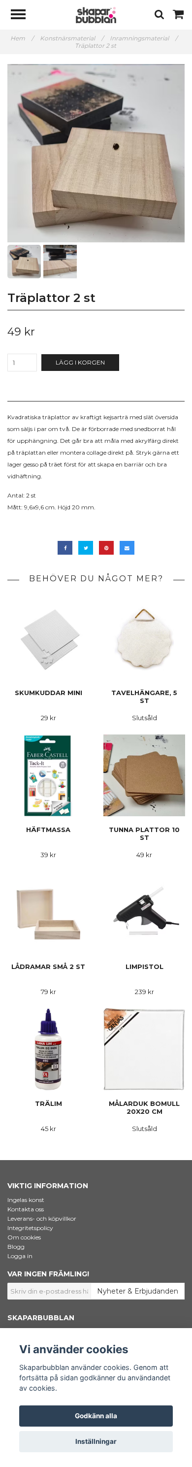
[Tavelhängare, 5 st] (144, 638)
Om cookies (24, 1237)
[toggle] (23, 15)
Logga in (19, 1256)
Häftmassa (48, 830)
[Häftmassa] (48, 775)
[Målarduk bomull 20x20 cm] (144, 1049)
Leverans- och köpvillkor (41, 1218)
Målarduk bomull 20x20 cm (144, 1107)
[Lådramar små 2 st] (48, 912)
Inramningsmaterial (143, 38)
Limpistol (144, 966)
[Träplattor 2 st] (96, 153)
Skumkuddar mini (48, 693)
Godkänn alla (96, 1416)
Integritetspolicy (30, 1228)
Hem (21, 38)
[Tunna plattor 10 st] (144, 775)
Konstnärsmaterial (71, 38)
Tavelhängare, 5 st (144, 696)
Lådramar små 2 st (48, 966)
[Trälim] (48, 1049)
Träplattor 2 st (96, 45)
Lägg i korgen (80, 362)
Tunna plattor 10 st (144, 833)
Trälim (48, 1103)
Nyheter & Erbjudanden (137, 1291)
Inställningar (96, 1441)
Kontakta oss (25, 1209)
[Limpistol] (144, 912)
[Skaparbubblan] (96, 14)
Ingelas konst (25, 1199)
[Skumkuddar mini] (48, 638)
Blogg (16, 1246)
